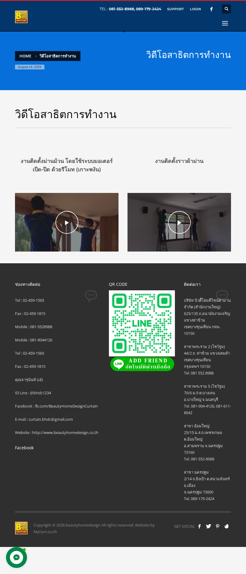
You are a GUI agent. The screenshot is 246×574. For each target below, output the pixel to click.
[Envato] (226, 526)
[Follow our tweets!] (208, 526)
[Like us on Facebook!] (199, 526)
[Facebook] (211, 9)
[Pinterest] (217, 526)
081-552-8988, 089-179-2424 (135, 9)
